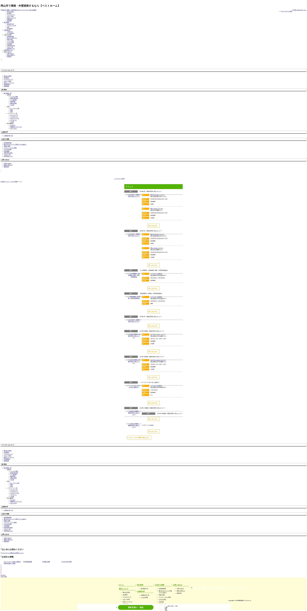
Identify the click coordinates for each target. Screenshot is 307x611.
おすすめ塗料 (10, 42)
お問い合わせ (8, 52)
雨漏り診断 (10, 39)
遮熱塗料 (12, 101)
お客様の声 (7, 30)
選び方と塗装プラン (12, 38)
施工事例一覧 (10, 24)
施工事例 (6, 22)
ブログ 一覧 (10, 47)
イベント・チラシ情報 (165, 597)
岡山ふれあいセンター (156, 208)
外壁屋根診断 (10, 36)
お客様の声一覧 (145, 595)
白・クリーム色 (14, 108)
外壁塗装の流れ (11, 45)
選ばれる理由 (10, 11)
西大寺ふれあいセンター (157, 195)
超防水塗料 (13, 103)
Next (4, 575)
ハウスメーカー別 (11, 25)
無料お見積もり (11, 55)
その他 (12, 105)
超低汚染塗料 (14, 98)
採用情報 (9, 20)
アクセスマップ (11, 14)
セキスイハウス (14, 118)
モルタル (12, 125)
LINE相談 (9, 44)
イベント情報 (10, 41)
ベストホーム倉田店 (156, 273)
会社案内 (33, 10)
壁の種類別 (10, 28)
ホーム (121, 585)
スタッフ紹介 (10, 16)
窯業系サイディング (16, 127)
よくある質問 (10, 33)
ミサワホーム (14, 116)
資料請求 (9, 56)
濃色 (11, 110)
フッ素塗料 (13, 100)
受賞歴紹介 (10, 19)
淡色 (11, 111)
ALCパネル (13, 128)
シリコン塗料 (14, 96)
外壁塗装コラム (11, 48)
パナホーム (13, 120)
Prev (2, 575)
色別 (8, 27)
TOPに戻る (4, 576)
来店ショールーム (11, 17)
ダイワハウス (14, 115)
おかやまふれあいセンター (158, 360)
